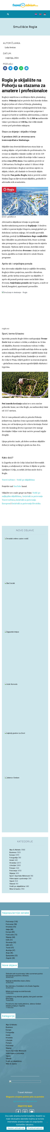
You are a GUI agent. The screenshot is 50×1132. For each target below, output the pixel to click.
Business (12, 852)
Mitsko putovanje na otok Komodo (18, 991)
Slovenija (11, 942)
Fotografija (13, 858)
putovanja (12, 922)
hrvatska (11, 927)
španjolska (12, 956)
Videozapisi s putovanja (18, 878)
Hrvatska (12, 863)
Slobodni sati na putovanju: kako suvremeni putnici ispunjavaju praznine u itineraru (24, 975)
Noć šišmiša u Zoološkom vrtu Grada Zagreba (22, 986)
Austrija (10, 950)
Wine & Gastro (14, 889)
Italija (9, 929)
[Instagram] (25, 1111)
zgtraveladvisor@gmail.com (25, 1101)
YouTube (17, 486)
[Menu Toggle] (24, 14)
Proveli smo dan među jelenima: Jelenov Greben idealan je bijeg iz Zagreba (23, 1005)
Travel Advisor (8, 479)
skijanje (10, 937)
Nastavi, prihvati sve (16, 1128)
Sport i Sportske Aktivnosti (19, 876)
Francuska (11, 935)
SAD (9, 945)
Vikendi (12, 884)
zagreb (10, 958)
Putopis (12, 868)
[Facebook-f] (18, 1111)
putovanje (11, 924)
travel (10, 948)
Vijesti (11, 881)
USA (9, 940)
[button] (8, 14)
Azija (9, 953)
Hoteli (11, 860)
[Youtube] (31, 1111)
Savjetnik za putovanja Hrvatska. (26, 503)
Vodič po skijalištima (26, 479)
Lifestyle (12, 865)
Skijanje (12, 873)
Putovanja (13, 871)
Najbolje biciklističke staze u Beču (18, 981)
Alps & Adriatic (15, 850)
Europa (12, 855)
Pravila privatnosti (35, 1128)
